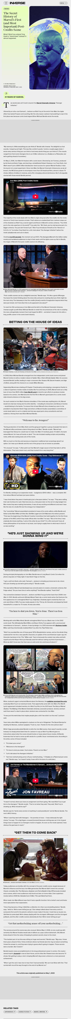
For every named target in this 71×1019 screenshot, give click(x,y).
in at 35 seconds (15, 237)
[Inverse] (18, 3)
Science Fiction (24, 1012)
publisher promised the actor (57, 701)
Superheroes (9, 1012)
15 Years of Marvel (14, 97)
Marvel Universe (39, 1012)
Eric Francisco (11, 84)
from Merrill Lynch (30, 392)
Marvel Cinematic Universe (46, 103)
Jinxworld (16, 953)
